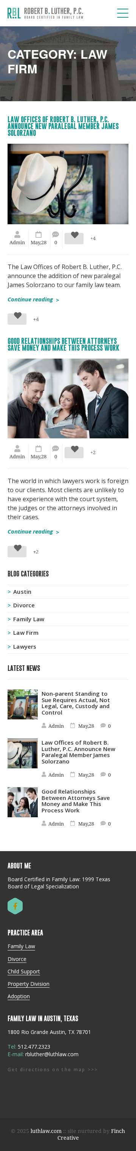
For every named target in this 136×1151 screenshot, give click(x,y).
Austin (22, 591)
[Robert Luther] (45, 13)
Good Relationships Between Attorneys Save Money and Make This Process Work (63, 344)
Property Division (28, 984)
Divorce (24, 605)
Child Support (24, 971)
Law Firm (26, 632)
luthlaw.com (46, 1131)
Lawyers (24, 646)
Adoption (19, 996)
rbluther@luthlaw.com (52, 1054)
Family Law (28, 619)
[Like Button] (74, 238)
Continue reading (33, 299)
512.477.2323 (34, 1046)
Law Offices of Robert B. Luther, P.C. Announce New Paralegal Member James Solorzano (63, 126)
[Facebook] (15, 906)
